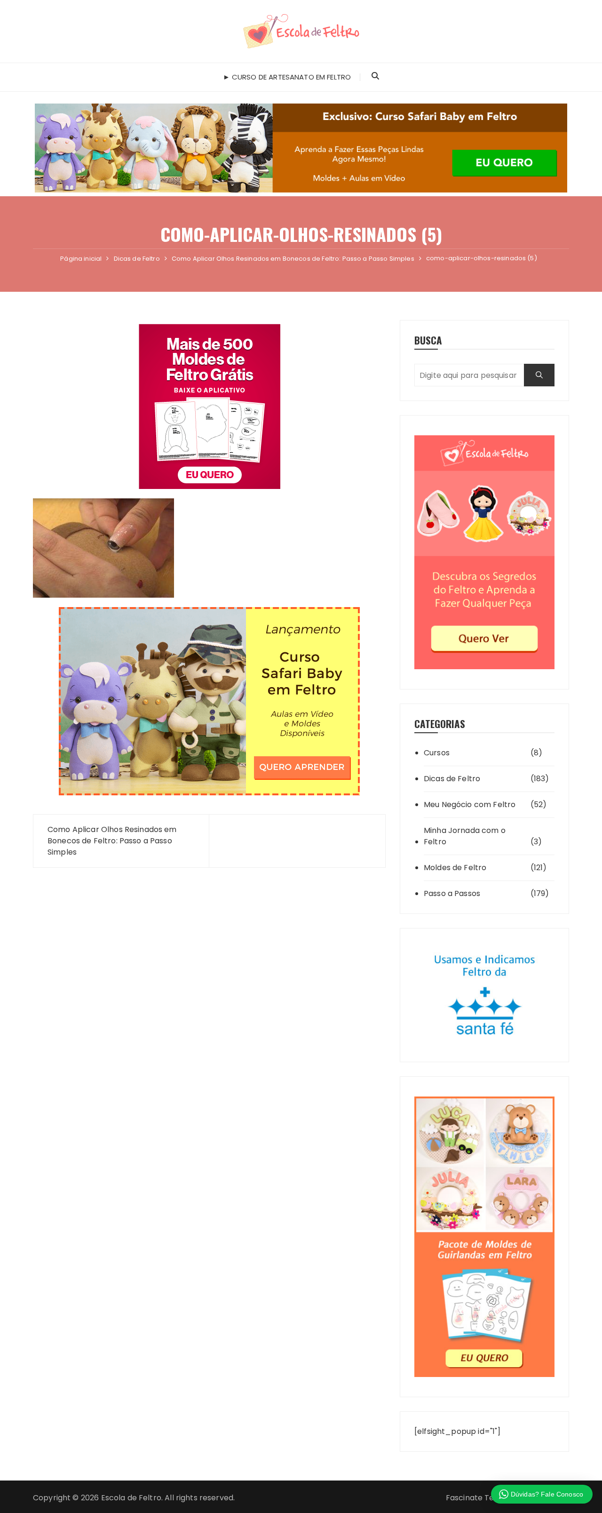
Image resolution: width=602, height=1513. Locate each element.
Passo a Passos (452, 893)
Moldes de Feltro (455, 867)
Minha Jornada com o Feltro (465, 836)
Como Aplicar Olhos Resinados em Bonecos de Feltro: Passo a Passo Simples (112, 840)
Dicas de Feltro (452, 778)
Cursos (437, 752)
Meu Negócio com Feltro (469, 804)
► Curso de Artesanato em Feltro (287, 77)
